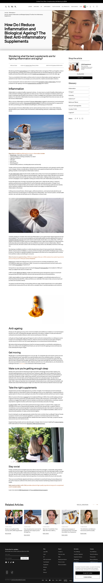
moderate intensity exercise (16, 239)
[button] (79, 88)
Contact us (60, 551)
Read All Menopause (82, 504)
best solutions (23, 71)
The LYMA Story (93, 551)
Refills (44, 569)
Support (59, 549)
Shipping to (8, 579)
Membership (76, 559)
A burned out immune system (32, 103)
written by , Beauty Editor (30, 65)
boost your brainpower (39, 74)
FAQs (59, 557)
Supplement (45, 564)
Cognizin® (26, 397)
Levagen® (40, 277)
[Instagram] (6, 562)
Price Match (76, 562)
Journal (6, 12)
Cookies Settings (65, 580)
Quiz (81, 6)
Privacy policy (92, 557)
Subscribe (24, 558)
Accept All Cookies (87, 573)
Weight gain (13, 155)
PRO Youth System (47, 559)
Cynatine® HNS (13, 405)
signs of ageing (59, 422)
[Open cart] (97, 7)
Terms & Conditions (94, 554)
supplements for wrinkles (34, 83)
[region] (88, 572)
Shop (44, 549)
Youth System (46, 562)
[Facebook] (8, 562)
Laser (44, 554)
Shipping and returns (62, 559)
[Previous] (94, 504)
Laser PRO (45, 551)
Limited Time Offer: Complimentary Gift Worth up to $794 (51, 1)
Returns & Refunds (94, 559)
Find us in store (61, 562)
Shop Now (80, 77)
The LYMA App (77, 551)
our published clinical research (39, 490)
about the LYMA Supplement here (36, 423)
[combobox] (86, 6)
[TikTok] (11, 562)
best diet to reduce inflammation (47, 82)
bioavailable (18, 265)
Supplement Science (78, 557)
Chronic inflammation (36, 101)
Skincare (45, 567)
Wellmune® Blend (21, 272)
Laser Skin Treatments (78, 554)
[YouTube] (13, 562)
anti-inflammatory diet (16, 173)
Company (92, 549)
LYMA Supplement (23, 490)
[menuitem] (47, 561)
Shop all (45, 572)
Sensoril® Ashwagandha (41, 268)
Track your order (61, 554)
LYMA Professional (94, 562)
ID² (44, 557)
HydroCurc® (12, 261)
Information (76, 549)
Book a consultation (62, 564)
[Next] (97, 504)
